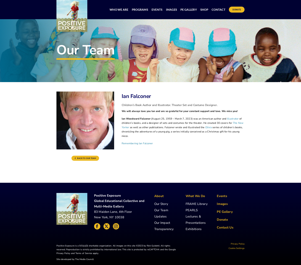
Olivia (208, 127)
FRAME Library (197, 204)
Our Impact (162, 223)
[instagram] (116, 226)
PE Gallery (225, 212)
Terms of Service (83, 253)
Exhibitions (194, 229)
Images (222, 204)
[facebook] (97, 226)
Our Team (161, 210)
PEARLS (192, 210)
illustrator (233, 118)
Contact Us (225, 227)
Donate (222, 220)
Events (222, 196)
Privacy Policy (63, 253)
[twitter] (106, 226)
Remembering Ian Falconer (137, 143)
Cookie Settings (237, 248)
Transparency (164, 229)
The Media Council (84, 259)
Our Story (161, 204)
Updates (160, 216)
